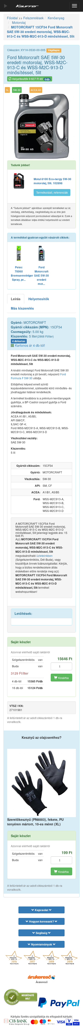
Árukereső (41, 982)
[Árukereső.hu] (41, 976)
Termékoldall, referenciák (52, 192)
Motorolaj (18, 22)
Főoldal (12, 18)
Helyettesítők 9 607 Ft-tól (30, 79)
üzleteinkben (44, 556)
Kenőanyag (56, 18)
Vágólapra (53, 50)
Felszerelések (33, 18)
